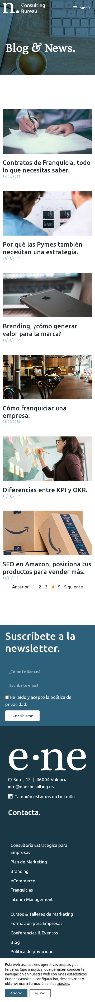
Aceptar (16, 993)
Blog (15, 942)
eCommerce (23, 880)
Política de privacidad (32, 951)
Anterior (20, 586)
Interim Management (32, 899)
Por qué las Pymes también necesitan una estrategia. (43, 248)
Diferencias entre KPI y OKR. (45, 490)
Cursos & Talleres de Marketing (42, 914)
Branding (19, 871)
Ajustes (40, 993)
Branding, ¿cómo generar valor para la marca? (40, 330)
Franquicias (22, 889)
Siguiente (73, 586)
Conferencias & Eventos (34, 932)
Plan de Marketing (29, 861)
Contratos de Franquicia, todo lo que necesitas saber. (47, 166)
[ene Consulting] (24, 8)
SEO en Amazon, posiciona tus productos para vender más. (47, 568)
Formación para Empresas (37, 923)
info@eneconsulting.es (31, 786)
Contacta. (24, 812)
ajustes (63, 983)
